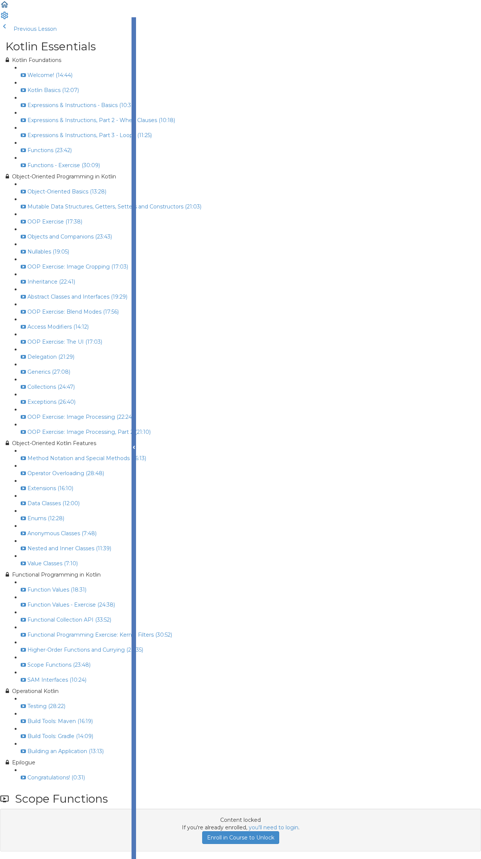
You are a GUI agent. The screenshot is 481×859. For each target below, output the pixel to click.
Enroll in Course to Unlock (240, 837)
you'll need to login (273, 827)
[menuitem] (4, 18)
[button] (4, 7)
